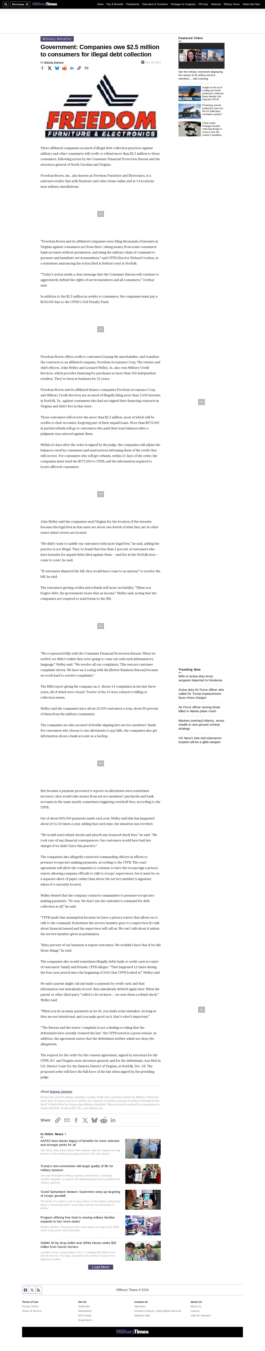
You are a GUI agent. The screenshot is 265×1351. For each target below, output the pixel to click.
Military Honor (232, 4)
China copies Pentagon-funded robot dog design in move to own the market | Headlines (212, 129)
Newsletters (85, 1310)
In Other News (51, 1134)
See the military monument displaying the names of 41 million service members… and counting (201, 75)
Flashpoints (132, 4)
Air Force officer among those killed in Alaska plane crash (199, 709)
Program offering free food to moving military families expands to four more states (77, 1219)
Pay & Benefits (114, 4)
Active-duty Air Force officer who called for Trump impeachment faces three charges (201, 693)
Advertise (139, 1306)
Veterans (216, 4)
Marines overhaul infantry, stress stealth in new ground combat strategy (201, 724)
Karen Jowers (53, 62)
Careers (195, 1310)
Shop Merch (85, 1320)
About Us (195, 1306)
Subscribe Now (251, 4)
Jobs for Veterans (200, 1315)
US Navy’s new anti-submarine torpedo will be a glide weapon (200, 740)
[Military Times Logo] (45, 4)
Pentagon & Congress (183, 4)
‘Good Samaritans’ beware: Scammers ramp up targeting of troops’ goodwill (80, 1193)
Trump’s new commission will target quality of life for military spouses (76, 1168)
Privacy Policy (30, 1306)
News (100, 4)
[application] (202, 56)
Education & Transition (155, 4)
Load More (100, 1267)
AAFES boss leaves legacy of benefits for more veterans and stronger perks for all (80, 1142)
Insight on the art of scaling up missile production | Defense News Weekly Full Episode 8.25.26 (213, 93)
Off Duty (203, 4)
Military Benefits (57, 39)
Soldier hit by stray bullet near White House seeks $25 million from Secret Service (78, 1245)
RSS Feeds (84, 1315)
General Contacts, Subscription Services (157, 1310)
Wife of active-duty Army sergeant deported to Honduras (200, 678)
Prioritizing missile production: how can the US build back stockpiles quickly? (212, 109)
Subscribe (84, 1306)
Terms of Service (32, 1310)
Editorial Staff (142, 1315)
